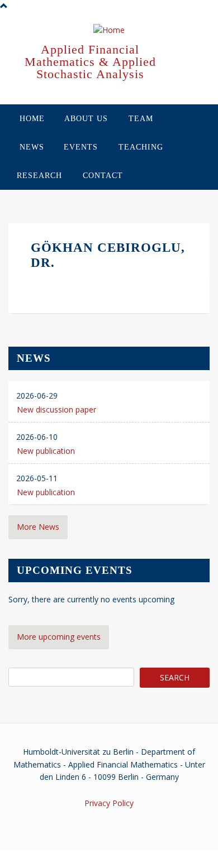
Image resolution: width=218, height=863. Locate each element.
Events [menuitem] (81, 147)
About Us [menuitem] (86, 118)
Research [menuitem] (39, 175)
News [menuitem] (32, 147)
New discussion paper (56, 409)
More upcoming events (59, 636)
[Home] (109, 30)
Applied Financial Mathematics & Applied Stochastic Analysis (90, 61)
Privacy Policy (109, 803)
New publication (46, 450)
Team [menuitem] (141, 118)
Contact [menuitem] (103, 175)
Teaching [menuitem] (141, 147)
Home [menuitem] (32, 118)
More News (38, 526)
